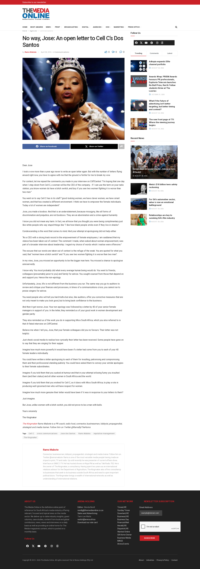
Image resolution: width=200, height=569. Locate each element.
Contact (174, 560)
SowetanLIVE (123, 513)
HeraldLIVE (122, 525)
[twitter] (141, 43)
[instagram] (157, 43)
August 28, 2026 (141, 176)
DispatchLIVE (123, 528)
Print (57, 27)
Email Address (146, 507)
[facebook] (136, 43)
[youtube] (146, 43)
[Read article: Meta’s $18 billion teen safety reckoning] (139, 189)
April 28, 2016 (46, 52)
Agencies (97, 27)
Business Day (123, 519)
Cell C (31, 434)
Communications (46, 31)
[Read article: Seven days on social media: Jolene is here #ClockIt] (154, 162)
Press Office (134, 27)
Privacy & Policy (163, 560)
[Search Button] (176, 27)
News (48, 27)
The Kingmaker (29, 423)
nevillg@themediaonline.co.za (90, 510)
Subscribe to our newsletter (34, 2)
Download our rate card (88, 522)
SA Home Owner (124, 535)
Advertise (150, 560)
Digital (85, 27)
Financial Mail (123, 522)
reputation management (104, 434)
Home (24, 27)
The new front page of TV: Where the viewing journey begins (162, 122)
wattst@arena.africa (86, 519)
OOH (107, 27)
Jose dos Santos (68, 434)
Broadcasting (71, 27)
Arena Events (123, 544)
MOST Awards (36, 27)
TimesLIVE (122, 507)
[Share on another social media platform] (121, 146)
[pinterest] (152, 43)
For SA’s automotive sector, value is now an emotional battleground (162, 202)
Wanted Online (123, 532)
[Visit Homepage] (36, 14)
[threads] (162, 43)
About (141, 560)
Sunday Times (123, 510)
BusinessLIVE (123, 516)
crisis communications (47, 434)
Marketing (119, 27)
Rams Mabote (30, 52)
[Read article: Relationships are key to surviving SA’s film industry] (139, 220)
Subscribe (149, 538)
